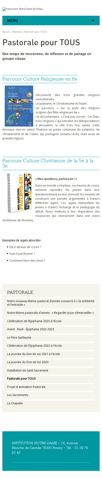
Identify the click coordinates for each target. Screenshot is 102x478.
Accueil (6, 31)
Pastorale (17, 31)
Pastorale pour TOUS (35, 31)
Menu (12, 20)
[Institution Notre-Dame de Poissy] (51, 9)
